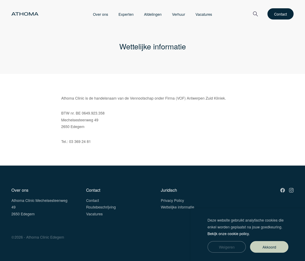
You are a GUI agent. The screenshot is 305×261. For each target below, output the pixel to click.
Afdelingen (153, 14)
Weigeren (227, 247)
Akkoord (269, 247)
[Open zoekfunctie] (255, 14)
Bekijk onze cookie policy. (228, 233)
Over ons (100, 14)
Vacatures (203, 14)
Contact (280, 14)
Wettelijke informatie (177, 207)
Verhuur (178, 14)
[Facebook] (282, 190)
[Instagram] (291, 190)
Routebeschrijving (101, 207)
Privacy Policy (172, 200)
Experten (126, 14)
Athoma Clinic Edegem (45, 237)
